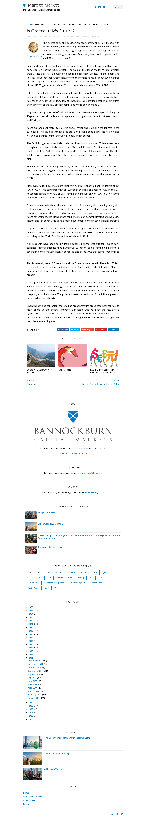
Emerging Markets (64, 577)
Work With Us (29, 800)
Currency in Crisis (34, 56)
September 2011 (36, 671)
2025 (31, 610)
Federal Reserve (34, 577)
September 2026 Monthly (50, 523)
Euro (49, 24)
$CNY (56, 588)
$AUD (91, 577)
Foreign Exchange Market (55, 583)
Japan (39, 572)
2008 (31, 709)
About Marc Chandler (33, 796)
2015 (31, 644)
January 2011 (34, 698)
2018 (31, 634)
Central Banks (39, 24)
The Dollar (84, 572)
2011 (31, 657)
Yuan (85, 24)
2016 (31, 641)
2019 (31, 630)
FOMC (46, 588)
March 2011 (34, 691)
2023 (31, 617)
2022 (31, 620)
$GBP (49, 577)
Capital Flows (33, 588)
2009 (31, 705)
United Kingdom (78, 583)
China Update (64, 369)
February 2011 (35, 694)
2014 (31, 647)
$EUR (73, 572)
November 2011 (36, 664)
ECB (95, 572)
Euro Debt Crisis (59, 24)
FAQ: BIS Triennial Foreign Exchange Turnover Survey (102, 371)
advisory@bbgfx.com (94, 492)
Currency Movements (56, 572)
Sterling (80, 577)
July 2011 (32, 677)
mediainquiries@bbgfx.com (89, 473)
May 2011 (33, 684)
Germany (72, 24)
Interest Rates (96, 583)
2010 (31, 702)
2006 (31, 715)
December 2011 (35, 660)
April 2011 (33, 687)
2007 (31, 712)
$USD (29, 572)
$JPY (104, 572)
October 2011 (34, 667)
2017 (31, 637)
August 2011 (34, 674)
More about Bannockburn (73, 453)
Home (29, 24)
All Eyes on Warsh (46, 512)
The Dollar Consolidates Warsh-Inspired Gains (67, 737)
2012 (31, 654)
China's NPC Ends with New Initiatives (39, 371)
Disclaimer (28, 804)
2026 (31, 607)
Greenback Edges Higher (50, 547)
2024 (31, 614)
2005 (31, 719)
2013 (31, 651)
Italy (79, 24)
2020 (31, 627)
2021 (31, 624)
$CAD (100, 577)
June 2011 (33, 681)
